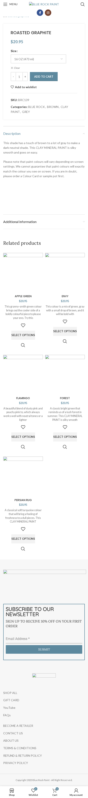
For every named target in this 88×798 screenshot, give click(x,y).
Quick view (23, 345)
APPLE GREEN (23, 296)
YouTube (9, 707)
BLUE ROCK (36, 107)
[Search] (82, 4)
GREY (26, 112)
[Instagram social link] (48, 12)
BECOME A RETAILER (18, 725)
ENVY (65, 296)
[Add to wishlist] (23, 325)
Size (13, 51)
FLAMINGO (23, 398)
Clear (17, 67)
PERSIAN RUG (23, 500)
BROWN (53, 107)
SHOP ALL (10, 693)
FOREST (65, 398)
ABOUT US (11, 740)
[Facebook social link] (40, 12)
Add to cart (43, 76)
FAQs (7, 715)
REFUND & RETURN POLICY (22, 755)
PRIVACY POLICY (15, 763)
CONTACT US (13, 733)
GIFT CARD (11, 700)
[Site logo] (44, 4)
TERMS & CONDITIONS (19, 748)
